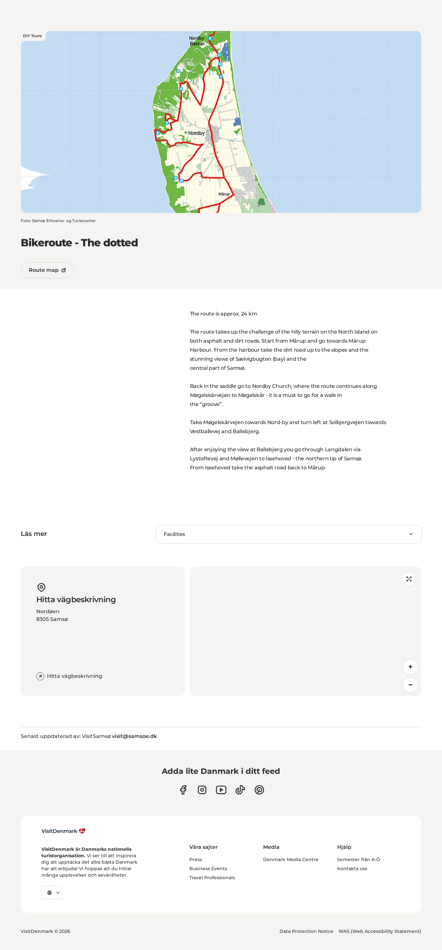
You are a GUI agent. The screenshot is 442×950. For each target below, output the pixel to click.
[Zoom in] (410, 667)
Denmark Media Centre (290, 859)
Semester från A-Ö (358, 859)
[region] (306, 631)
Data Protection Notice (306, 931)
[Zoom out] (410, 685)
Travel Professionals (212, 878)
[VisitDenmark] (63, 831)
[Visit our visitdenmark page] (221, 789)
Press (195, 859)
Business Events (208, 868)
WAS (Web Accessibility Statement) (379, 931)
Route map (44, 270)
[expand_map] (409, 579)
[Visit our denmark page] (183, 789)
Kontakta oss (352, 868)
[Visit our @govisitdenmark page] (240, 789)
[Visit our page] (202, 789)
